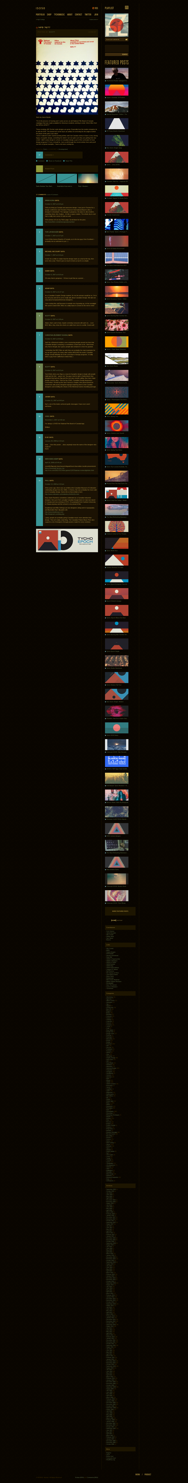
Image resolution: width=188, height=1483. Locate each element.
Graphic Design (110, 1057)
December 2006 (110, 1440)
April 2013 (109, 1312)
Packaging (109, 1108)
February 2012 (110, 1336)
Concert (108, 1023)
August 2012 (110, 1326)
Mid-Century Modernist (112, 979)
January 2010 (110, 1380)
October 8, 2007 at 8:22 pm (54, 370)
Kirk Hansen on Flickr (112, 973)
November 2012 (110, 1321)
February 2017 (110, 1234)
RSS (95, 8)
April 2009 (109, 1395)
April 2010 (109, 1375)
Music (108, 1103)
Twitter (88, 14)
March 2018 (109, 1212)
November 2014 (110, 1279)
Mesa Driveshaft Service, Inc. (55, 468)
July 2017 (109, 1226)
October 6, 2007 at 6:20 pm (54, 204)
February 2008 (110, 1420)
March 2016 (109, 1253)
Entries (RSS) (79, 1477)
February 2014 (110, 1295)
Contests (109, 1025)
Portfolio (40, 14)
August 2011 (109, 1347)
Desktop (108, 1035)
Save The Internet (111, 985)
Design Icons (110, 1033)
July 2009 (109, 1390)
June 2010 (109, 1371)
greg (47, 416)
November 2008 (110, 1404)
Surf (107, 1153)
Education (109, 1038)
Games (108, 1052)
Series (108, 1141)
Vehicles (108, 1167)
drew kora (50, 200)
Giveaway (109, 1056)
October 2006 (110, 1444)
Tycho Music (59, 14)
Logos (108, 1090)
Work (107, 1179)
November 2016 (110, 1239)
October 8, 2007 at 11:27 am (54, 292)
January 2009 (110, 1401)
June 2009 (109, 1392)
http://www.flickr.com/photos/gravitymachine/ (60, 222)
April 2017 (109, 1231)
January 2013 (110, 1317)
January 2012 (110, 1338)
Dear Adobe (109, 1030)
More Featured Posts (120, 911)
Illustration (109, 1066)
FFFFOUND (110, 953)
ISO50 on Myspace (111, 960)
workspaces (109, 1180)
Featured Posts (116, 62)
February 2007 (110, 1437)
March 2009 (109, 1397)
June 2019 (109, 1194)
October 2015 (110, 1260)
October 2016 (110, 1241)
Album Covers (110, 1000)
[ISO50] (42, 8)
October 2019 (110, 1191)
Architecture (109, 1007)
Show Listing (110, 1142)
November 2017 (110, 1219)
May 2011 (109, 1352)
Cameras (109, 1016)
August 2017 (110, 1224)
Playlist (116, 7)
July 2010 (109, 1369)
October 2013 (110, 1302)
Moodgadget (109, 983)
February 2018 (110, 1213)
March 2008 (109, 1418)
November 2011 (110, 1342)
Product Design (110, 1125)
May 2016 (109, 1250)
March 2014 (109, 1293)
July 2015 (109, 1265)
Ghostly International (112, 955)
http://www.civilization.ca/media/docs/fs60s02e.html (62, 494)
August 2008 (110, 1409)
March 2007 (109, 1435)
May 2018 (109, 1208)
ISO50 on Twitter (111, 962)
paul (47, 480)
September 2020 (111, 1189)
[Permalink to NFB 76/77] (43, 27)
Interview (109, 1077)
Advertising (109, 997)
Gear (107, 1054)
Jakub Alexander (111, 933)
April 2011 (109, 1354)
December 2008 (110, 1402)
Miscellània (109, 1096)
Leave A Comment (52, 194)
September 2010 (111, 1366)
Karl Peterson (110, 971)
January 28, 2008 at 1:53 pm (54, 441)
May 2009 (109, 1394)
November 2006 (110, 1442)
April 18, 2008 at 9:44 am (53, 462)
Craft (107, 1028)
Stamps (108, 1149)
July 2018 (109, 1205)
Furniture (108, 1051)
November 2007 (110, 1425)
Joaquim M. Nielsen (112, 969)
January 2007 (110, 1439)
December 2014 (110, 1278)
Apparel (108, 1005)
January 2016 (110, 1255)
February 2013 (110, 1316)
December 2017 (110, 1217)
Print (107, 1120)
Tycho (108, 1161)
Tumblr (108, 1158)
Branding (108, 1014)
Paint (107, 1109)
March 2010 (109, 1376)
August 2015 (110, 1264)
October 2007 (110, 1427)
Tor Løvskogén (51, 232)
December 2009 (110, 1381)
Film (107, 1045)
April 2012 (109, 1333)
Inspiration (109, 1070)
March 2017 (109, 1232)
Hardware (109, 1064)
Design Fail (109, 1031)
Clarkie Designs (110, 952)
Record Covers (110, 1134)
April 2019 (109, 1198)
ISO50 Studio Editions (112, 967)
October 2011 (110, 1343)
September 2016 (111, 1243)
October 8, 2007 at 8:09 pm (54, 339)
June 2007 (109, 1430)
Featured (108, 1044)
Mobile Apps (109, 1101)
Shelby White (110, 936)
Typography (109, 1163)
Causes (108, 1018)
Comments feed (111, 1458)
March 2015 (109, 1272)
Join (96, 14)
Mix (107, 1097)
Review (108, 1137)
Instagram (109, 1071)
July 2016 (109, 1246)
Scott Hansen (110, 931)
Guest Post (109, 1059)
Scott (52, 32)
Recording (109, 1135)
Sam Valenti (109, 938)
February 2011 (110, 1357)
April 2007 (109, 1433)
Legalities (109, 1089)
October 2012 (110, 1323)
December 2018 (110, 1200)
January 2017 (110, 1236)
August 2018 (110, 1203)
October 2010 (110, 1364)
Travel (108, 1156)
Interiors (108, 1075)
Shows (108, 1144)
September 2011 (111, 1345)
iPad (107, 1078)
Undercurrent (93, 19)
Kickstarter (109, 1085)
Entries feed (109, 1456)
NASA (108, 1104)
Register (108, 1453)
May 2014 (109, 1290)
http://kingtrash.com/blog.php (54, 514)
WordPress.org (110, 1459)
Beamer (108, 940)
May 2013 (109, 1310)
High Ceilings (41, 19)
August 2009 (110, 1388)
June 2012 (109, 1330)
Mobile (108, 1099)
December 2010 (110, 1361)
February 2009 (110, 1399)
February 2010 (110, 1378)
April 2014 (109, 1291)
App (107, 1004)
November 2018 (110, 1201)
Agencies (109, 999)
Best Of (108, 1009)
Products (108, 1127)
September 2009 (111, 1387)
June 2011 (109, 1350)
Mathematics (110, 1094)
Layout (108, 1087)
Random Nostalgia (111, 1132)
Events (108, 1040)
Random (108, 1130)
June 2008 (109, 1413)
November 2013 (110, 1300)
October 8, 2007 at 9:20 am (54, 274)
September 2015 (111, 1262)
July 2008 (109, 1411)
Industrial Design (111, 1068)
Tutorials (108, 1160)
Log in (108, 1454)
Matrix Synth (110, 976)
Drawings (109, 1037)
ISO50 (108, 1082)
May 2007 (109, 1432)
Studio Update (110, 1151)
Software (108, 1146)
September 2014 (111, 1283)
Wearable (109, 1172)
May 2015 (109, 1269)
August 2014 (110, 1284)
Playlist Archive (116, 39)
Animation (109, 1002)
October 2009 (110, 1385)
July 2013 (109, 1307)
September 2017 (111, 1222)
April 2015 (109, 1271)
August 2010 (110, 1368)
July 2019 (109, 1193)
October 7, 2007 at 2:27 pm (54, 235)
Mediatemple (110, 978)
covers (108, 1026)
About (69, 14)
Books (108, 1012)
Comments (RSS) (92, 1477)
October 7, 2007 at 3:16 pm (54, 255)
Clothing (108, 1019)
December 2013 (110, 1298)
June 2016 (109, 1248)
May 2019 (109, 1196)
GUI (107, 1061)
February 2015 (110, 1274)
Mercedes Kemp (51, 459)
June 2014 (109, 1288)
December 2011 (110, 1340)
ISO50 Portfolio (110, 964)
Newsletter (109, 1106)
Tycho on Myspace (111, 986)
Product (108, 1123)
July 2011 (109, 1349)
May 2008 (109, 1414)
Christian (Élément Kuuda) (56, 335)
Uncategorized (63, 149)
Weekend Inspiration (112, 1177)
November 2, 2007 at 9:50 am (55, 420)
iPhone (108, 1080)
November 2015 (110, 1258)
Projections (109, 1128)
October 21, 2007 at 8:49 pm (54, 400)
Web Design (109, 1174)
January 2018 (110, 1215)
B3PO (108, 950)
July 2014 (109, 1286)
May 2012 (109, 1331)
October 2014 (110, 1281)
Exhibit (108, 1042)
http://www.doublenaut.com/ (54, 512)
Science (108, 1139)
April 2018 (109, 1210)
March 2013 (109, 1314)
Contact (78, 14)
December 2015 (110, 1257)
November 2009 (110, 1383)
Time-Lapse (109, 1154)
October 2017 (110, 1220)
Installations (109, 1073)
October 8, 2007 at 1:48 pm (54, 319)
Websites (109, 1175)
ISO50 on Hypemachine (113, 959)
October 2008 (110, 1406)
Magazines (109, 1092)
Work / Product (143, 1474)
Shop (49, 14)
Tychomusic (109, 988)
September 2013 (111, 1304)
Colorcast (109, 1021)
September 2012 (111, 1324)
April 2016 (109, 1252)
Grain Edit (109, 957)
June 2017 (109, 1227)
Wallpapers (109, 1170)
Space (108, 1148)
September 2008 (111, 1407)
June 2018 (109, 1206)
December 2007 (110, 1423)
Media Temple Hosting (116, 920)
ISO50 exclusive (111, 1083)
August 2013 (110, 1305)
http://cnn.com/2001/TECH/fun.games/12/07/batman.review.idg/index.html (69, 470)
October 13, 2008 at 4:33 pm (54, 484)
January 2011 (110, 1359)
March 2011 (109, 1355)
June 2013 (109, 1309)
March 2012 (109, 1335)
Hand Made (109, 1063)
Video (108, 1168)
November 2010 (110, 1362)
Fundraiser (109, 1049)
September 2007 (111, 1428)
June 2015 (109, 1267)
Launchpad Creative (112, 974)
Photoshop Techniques (112, 1115)
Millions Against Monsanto (113, 981)
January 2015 (110, 1276)
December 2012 (110, 1319)
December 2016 (110, 1238)
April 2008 (109, 1416)
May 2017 (109, 1229)
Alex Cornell (109, 934)
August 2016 (110, 1245)
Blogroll (108, 1011)
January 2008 (110, 1421)
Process (108, 1122)
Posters (108, 1118)
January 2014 (110, 1297)
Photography (110, 1111)
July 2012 (109, 1328)
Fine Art (108, 1047)
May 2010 (109, 1373)
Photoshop (109, 1113)
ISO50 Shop (109, 966)
